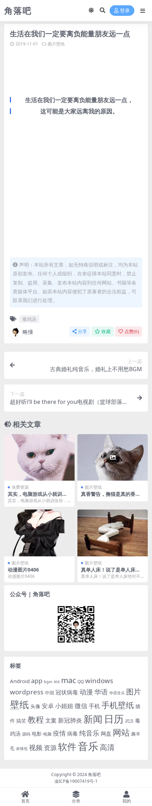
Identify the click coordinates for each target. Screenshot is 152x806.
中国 (49, 692)
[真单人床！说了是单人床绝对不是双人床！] (112, 533)
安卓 (48, 706)
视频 (35, 747)
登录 (125, 10)
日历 (114, 718)
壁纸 (19, 704)
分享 (82, 331)
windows (99, 680)
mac (68, 680)
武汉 (129, 721)
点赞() (131, 331)
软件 (67, 746)
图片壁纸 (56, 44)
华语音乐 (117, 692)
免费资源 (20, 487)
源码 (26, 734)
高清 (107, 747)
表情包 (22, 748)
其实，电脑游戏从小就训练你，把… (37, 497)
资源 (50, 747)
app (36, 680)
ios (57, 681)
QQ (80, 681)
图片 (133, 691)
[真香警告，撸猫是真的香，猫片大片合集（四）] (112, 457)
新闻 (93, 718)
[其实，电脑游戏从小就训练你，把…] (39, 457)
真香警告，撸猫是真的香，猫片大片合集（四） (110, 497)
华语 (101, 691)
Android (20, 681)
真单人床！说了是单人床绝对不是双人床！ (110, 572)
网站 (121, 732)
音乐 (88, 746)
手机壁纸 (117, 705)
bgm (48, 681)
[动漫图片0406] (39, 533)
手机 (94, 706)
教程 (36, 719)
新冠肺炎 (70, 720)
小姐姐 (64, 705)
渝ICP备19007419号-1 (76, 781)
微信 (81, 705)
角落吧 (94, 774)
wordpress (26, 691)
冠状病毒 (66, 692)
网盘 (106, 733)
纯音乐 (89, 733)
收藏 (106, 331)
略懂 (28, 331)
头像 (35, 706)
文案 (51, 720)
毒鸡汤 (29, 319)
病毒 (72, 733)
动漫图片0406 (23, 569)
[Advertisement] (81, 70)
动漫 (86, 691)
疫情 (59, 733)
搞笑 (21, 720)
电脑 (47, 734)
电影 (37, 733)
